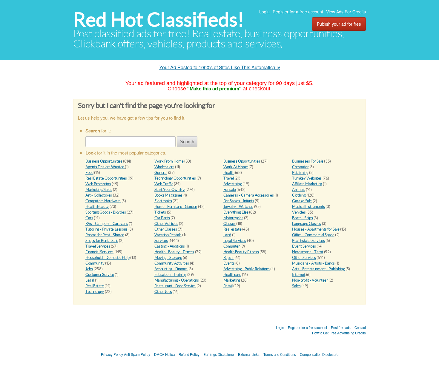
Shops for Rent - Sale (101, 240)
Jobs (89, 269)
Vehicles (299, 212)
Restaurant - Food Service (175, 286)
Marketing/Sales (98, 189)
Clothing (299, 195)
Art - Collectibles (98, 195)
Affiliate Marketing (307, 184)
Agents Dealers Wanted (105, 167)
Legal (89, 280)
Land (227, 235)
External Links (249, 354)
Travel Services (97, 246)
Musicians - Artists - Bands (313, 263)
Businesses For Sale (308, 161)
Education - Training (170, 274)
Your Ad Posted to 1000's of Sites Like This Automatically (219, 67)
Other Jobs (163, 291)
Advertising (232, 184)
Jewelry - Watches (238, 206)
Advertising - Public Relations (246, 269)
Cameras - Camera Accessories (248, 195)
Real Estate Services (308, 240)
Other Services (304, 257)
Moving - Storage (168, 257)
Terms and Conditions (279, 354)
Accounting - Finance (171, 269)
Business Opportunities (103, 161)
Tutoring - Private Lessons (106, 229)
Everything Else (235, 212)
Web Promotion (98, 184)
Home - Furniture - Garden (175, 206)
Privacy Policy (112, 354)
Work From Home (169, 161)
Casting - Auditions (169, 246)
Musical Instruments (308, 206)
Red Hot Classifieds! (158, 19)
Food (89, 172)
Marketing (231, 280)
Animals (298, 189)
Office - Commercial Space (313, 235)
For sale (229, 189)
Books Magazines (168, 195)
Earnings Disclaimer (218, 354)
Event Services (304, 246)
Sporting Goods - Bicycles (105, 212)
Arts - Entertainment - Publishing (318, 269)
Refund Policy (189, 354)
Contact (360, 327)
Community (95, 263)
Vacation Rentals (168, 235)
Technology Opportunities (175, 178)
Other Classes (165, 229)
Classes (229, 223)
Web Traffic (163, 184)
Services (161, 240)
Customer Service (99, 274)
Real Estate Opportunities (106, 178)
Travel (228, 178)
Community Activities (171, 263)
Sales (296, 286)
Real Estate (94, 286)
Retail (228, 286)
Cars (89, 218)
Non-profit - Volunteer (310, 280)
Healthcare (232, 274)
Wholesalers (164, 167)
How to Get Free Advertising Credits (339, 333)
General (160, 172)
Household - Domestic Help (107, 257)
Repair (228, 257)
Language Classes (306, 223)
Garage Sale (302, 201)
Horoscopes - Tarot (307, 252)
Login (264, 12)
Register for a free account (298, 12)
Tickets (160, 212)
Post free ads (341, 327)
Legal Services (234, 240)
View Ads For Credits (346, 12)
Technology (94, 291)
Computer (300, 167)
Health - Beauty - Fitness (174, 252)
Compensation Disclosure (319, 354)
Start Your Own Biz (169, 189)
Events (229, 263)
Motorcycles (233, 218)
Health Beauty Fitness (241, 252)
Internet (298, 274)
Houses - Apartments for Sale (315, 229)
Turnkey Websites (307, 178)
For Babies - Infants (238, 201)
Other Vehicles (166, 223)
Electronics (163, 201)
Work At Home (235, 167)
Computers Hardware (103, 201)
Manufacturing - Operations (176, 280)
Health (228, 172)
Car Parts (162, 218)
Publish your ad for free (339, 24)
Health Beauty (97, 206)
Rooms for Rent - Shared (104, 235)
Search (187, 141)
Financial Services (99, 252)
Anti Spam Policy (137, 354)
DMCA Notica (164, 354)
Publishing (300, 172)
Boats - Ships (302, 218)
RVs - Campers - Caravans (106, 223)
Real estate (232, 229)
